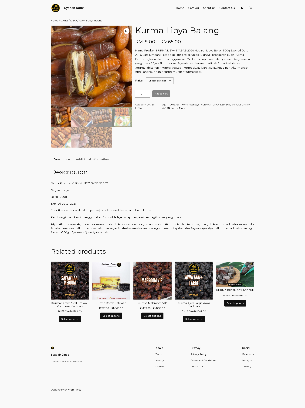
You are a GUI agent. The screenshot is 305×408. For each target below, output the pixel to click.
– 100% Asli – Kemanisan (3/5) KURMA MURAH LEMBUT (198, 104)
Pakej (139, 80)
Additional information (92, 159)
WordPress (74, 389)
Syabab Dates (74, 8)
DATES (64, 20)
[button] (126, 31)
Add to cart (161, 93)
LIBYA (73, 20)
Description (62, 159)
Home (54, 20)
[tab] (62, 159)
